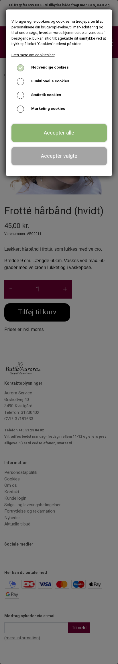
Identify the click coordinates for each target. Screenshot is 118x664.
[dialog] (59, 332)
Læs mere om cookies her (33, 55)
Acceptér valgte (59, 156)
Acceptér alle (59, 133)
